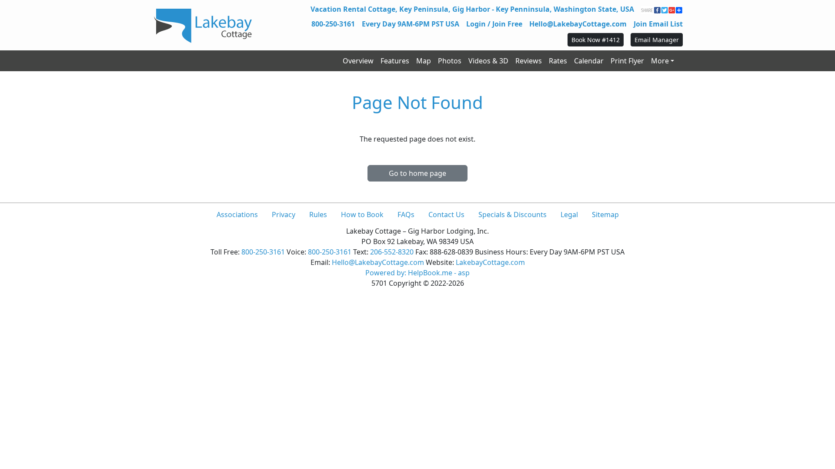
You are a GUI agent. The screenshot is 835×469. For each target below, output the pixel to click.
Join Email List (658, 24)
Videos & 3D (488, 61)
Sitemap (605, 214)
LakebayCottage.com (490, 262)
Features (395, 61)
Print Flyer (627, 61)
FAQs (405, 214)
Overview (358, 61)
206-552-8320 (392, 252)
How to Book (362, 214)
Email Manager (657, 40)
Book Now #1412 (595, 40)
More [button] (660, 61)
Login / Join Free (494, 24)
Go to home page (417, 173)
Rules (318, 214)
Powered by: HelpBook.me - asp (417, 272)
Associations (237, 214)
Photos (449, 61)
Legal (569, 214)
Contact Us (446, 214)
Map (423, 61)
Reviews (528, 61)
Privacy (283, 214)
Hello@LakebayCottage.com (578, 24)
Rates (558, 61)
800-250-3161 (333, 24)
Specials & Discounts (512, 214)
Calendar (589, 61)
